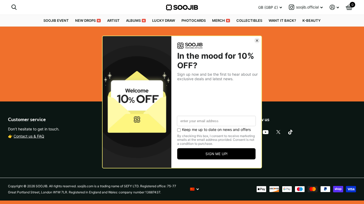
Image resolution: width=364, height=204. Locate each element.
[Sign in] (334, 7)
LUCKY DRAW (163, 20)
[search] (14, 7)
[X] (278, 132)
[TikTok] (290, 132)
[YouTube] (265, 132)
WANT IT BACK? (282, 20)
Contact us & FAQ (29, 136)
